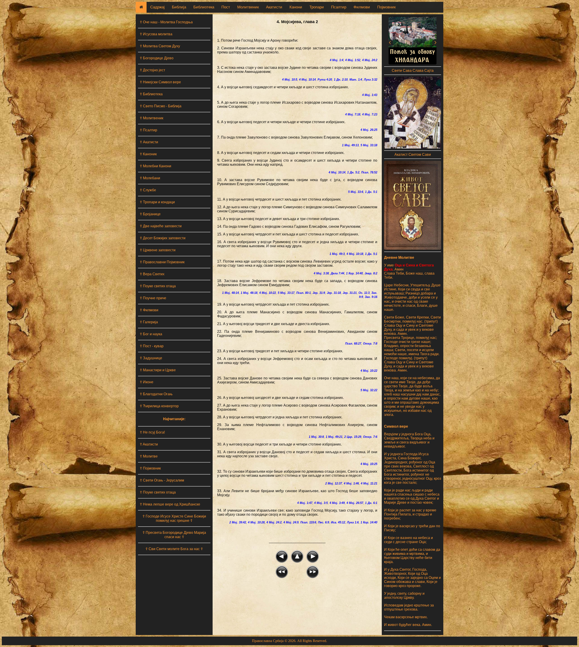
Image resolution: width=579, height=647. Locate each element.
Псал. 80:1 (303, 293)
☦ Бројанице (150, 214)
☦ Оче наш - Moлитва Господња (166, 22)
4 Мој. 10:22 (267, 293)
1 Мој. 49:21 (334, 437)
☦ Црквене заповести (158, 250)
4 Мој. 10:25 (369, 464)
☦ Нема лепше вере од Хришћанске (170, 504)
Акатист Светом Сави (412, 154)
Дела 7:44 (337, 273)
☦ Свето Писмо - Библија (160, 106)
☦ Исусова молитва (156, 34)
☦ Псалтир (148, 130)
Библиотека (203, 7)
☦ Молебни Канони (155, 166)
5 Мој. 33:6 (355, 192)
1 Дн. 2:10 (341, 79)
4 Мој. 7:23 (369, 114)
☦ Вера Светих (152, 274)
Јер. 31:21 (350, 293)
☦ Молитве (149, 456)
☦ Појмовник (150, 468)
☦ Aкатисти (149, 444)
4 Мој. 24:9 (291, 522)
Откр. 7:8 (370, 343)
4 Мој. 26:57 (354, 503)
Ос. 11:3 (364, 293)
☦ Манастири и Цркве (158, 370)
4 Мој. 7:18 (352, 114)
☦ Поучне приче (153, 298)
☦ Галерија (149, 322)
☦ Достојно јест (152, 70)
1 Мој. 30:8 (316, 437)
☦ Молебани (150, 178)
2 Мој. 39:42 (237, 522)
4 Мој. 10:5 (289, 79)
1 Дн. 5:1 (371, 192)
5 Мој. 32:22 (369, 390)
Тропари (316, 7)
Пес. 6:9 (323, 522)
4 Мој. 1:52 (352, 60)
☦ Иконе (146, 382)
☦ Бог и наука (151, 334)
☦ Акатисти (149, 142)
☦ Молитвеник (151, 118)
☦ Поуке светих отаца (158, 286)
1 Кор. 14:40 (354, 273)
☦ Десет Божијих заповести (162, 238)
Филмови (362, 7)
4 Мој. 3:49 (337, 503)
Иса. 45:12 (338, 522)
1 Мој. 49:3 (337, 254)
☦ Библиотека (151, 94)
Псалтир (338, 7)
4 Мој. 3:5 (321, 503)
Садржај (157, 7)
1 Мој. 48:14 (230, 293)
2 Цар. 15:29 (352, 437)
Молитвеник (248, 7)
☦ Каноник (148, 154)
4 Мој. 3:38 (321, 273)
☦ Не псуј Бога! (152, 432)
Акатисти (274, 7)
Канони (296, 7)
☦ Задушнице (151, 358)
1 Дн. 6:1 (371, 503)
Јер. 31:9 (319, 293)
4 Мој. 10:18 (354, 254)
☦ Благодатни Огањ (156, 394)
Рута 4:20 (325, 79)
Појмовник (386, 7)
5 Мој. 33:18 (369, 145)
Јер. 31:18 (334, 293)
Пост (225, 7)
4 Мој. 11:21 (369, 483)
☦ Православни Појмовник (162, 262)
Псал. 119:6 (308, 522)
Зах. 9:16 (371, 297)
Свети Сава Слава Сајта (413, 70)
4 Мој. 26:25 (369, 130)
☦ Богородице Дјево (156, 58)
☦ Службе (148, 190)
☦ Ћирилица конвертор (159, 406)
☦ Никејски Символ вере (160, 82)
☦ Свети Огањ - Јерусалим (162, 480)
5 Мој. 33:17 (286, 293)
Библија (179, 7)
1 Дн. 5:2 (353, 172)
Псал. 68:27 (353, 343)
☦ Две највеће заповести (161, 226)
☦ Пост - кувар (152, 346)
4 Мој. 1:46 (351, 483)
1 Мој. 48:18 (249, 293)
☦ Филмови (149, 310)
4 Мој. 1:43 (369, 95)
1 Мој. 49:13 (350, 145)
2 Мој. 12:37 (333, 483)
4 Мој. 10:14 (307, 79)
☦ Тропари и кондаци (157, 202)
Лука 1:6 (353, 522)
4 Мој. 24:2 (369, 60)
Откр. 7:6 (370, 437)
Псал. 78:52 (369, 172)
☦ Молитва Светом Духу (160, 46)
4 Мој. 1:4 (336, 60)
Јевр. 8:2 (371, 273)
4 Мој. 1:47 (304, 503)
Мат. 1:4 (355, 79)
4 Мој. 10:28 (256, 522)
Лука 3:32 (370, 79)
